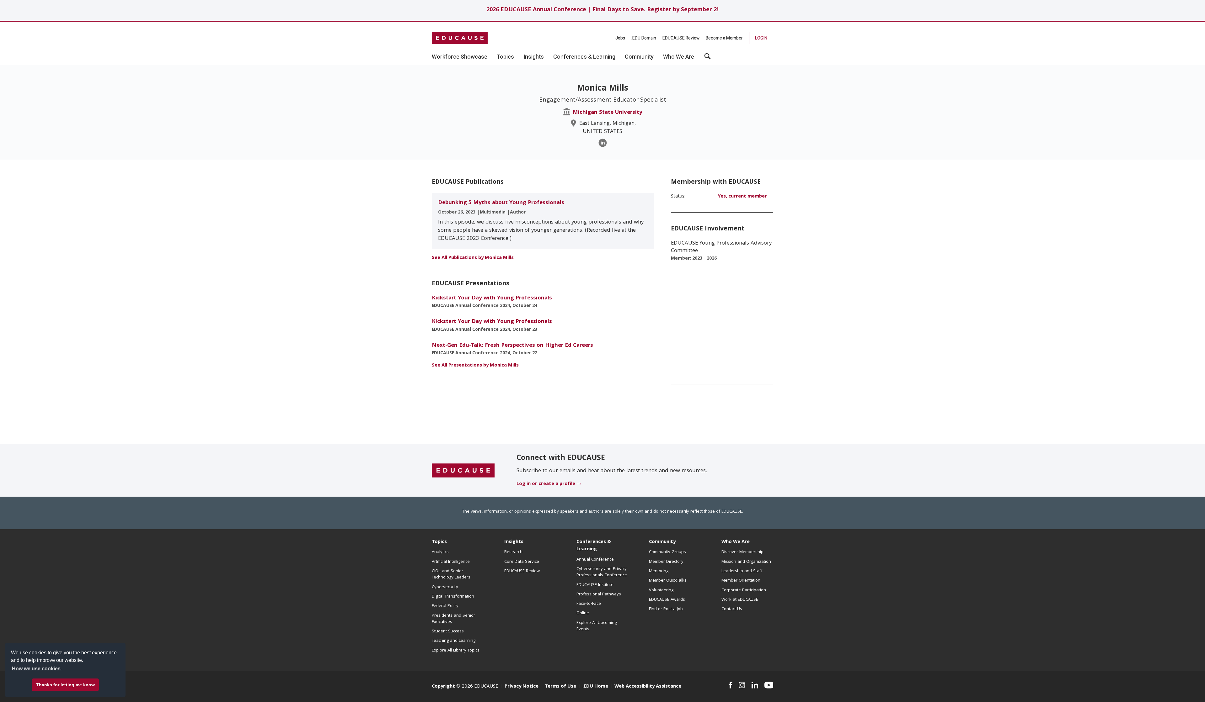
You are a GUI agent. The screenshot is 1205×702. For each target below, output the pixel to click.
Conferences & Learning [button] (584, 57)
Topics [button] (505, 57)
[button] (707, 58)
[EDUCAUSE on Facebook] (730, 685)
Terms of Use (560, 687)
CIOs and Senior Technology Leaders (451, 574)
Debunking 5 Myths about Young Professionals (501, 203)
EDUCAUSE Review (680, 38)
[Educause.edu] (463, 471)
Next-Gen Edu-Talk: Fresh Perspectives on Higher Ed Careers (512, 345)
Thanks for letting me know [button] (65, 684)
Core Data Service (521, 561)
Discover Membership (742, 552)
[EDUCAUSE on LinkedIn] (755, 685)
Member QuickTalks (668, 580)
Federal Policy (445, 606)
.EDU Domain (643, 38)
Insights (513, 542)
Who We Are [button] (678, 57)
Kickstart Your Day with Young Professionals (492, 298)
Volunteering (661, 590)
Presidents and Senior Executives (453, 618)
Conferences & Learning (593, 545)
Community (662, 542)
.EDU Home (595, 687)
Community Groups (667, 552)
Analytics (440, 552)
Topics (439, 542)
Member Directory (666, 561)
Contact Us (731, 609)
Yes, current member (742, 197)
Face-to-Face (588, 603)
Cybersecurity (445, 587)
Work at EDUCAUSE (739, 599)
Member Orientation (740, 580)
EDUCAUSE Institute (594, 585)
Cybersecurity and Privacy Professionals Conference (601, 572)
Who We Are (735, 542)
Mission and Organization (746, 561)
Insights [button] (533, 57)
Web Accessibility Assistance (647, 687)
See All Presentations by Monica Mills (475, 366)
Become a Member (724, 38)
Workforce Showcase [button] (459, 57)
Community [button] (639, 57)
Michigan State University (607, 112)
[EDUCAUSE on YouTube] (768, 685)
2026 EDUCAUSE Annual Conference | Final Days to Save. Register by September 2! (602, 10)
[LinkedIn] (602, 143)
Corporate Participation (743, 590)
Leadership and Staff (742, 571)
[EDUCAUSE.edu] (460, 38)
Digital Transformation (453, 596)
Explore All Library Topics (455, 650)
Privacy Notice (521, 687)
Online (582, 613)
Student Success (448, 631)
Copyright (443, 687)
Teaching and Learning (453, 640)
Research (513, 552)
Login (761, 38)
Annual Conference (595, 559)
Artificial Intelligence (451, 561)
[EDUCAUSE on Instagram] (742, 685)
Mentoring (658, 571)
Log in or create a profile (546, 484)
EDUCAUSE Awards (667, 599)
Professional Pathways (598, 594)
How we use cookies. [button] (37, 668)
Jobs (620, 38)
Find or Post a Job (666, 609)
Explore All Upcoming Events (596, 626)
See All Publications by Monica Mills (473, 258)
